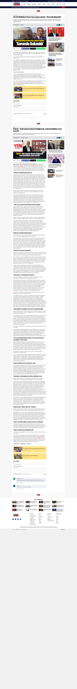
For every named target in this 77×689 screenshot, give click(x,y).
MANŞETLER (31, 518)
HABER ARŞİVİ (49, 519)
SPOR (57, 520)
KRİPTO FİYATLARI (32, 523)
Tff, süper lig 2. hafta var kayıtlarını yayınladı (59, 171)
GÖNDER (45, 474)
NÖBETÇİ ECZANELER (33, 524)
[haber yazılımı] (63, 529)
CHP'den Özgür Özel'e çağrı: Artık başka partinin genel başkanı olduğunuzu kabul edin (55, 39)
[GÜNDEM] (56, 144)
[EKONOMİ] (56, 158)
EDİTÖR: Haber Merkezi (25, 162)
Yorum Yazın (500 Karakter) (17, 105)
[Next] (64, 7)
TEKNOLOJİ (40, 519)
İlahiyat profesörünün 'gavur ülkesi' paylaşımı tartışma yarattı (23, 7)
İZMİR (57, 515)
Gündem (20, 15)
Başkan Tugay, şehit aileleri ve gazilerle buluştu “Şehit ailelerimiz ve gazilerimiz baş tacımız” (60, 64)
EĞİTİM (40, 518)
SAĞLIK (57, 523)
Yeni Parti (33, 165)
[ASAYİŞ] (56, 47)
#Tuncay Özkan (16, 443)
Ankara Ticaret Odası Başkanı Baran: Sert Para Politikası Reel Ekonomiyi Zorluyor (55, 166)
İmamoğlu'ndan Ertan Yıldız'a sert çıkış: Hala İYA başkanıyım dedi (60, 175)
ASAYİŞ (57, 519)
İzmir (27, 137)
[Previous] (62, 7)
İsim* (14, 102)
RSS (14, 529)
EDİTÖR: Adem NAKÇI (24, 50)
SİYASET (57, 518)
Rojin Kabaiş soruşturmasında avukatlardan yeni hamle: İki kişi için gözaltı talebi (55, 54)
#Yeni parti (28, 443)
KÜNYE (48, 515)
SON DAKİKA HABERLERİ (50, 520)
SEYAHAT (40, 523)
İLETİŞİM (48, 518)
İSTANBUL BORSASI (32, 519)
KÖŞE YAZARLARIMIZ (33, 515)
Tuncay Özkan (20, 166)
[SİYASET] (56, 31)
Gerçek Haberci (16, 15)
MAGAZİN (40, 515)
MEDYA (40, 520)
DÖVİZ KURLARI (32, 520)
